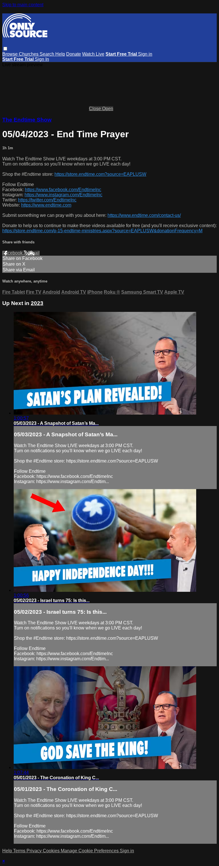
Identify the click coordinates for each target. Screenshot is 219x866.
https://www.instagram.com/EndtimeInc (63, 194)
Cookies (52, 850)
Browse (10, 54)
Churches (29, 54)
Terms (20, 850)
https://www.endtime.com (46, 205)
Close (95, 108)
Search (47, 54)
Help (60, 54)
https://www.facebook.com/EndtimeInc (63, 189)
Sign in (145, 54)
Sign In (42, 59)
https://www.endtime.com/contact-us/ (144, 215)
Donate (73, 54)
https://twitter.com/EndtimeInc (47, 199)
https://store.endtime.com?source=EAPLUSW (100, 174)
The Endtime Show (27, 120)
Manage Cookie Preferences (90, 850)
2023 (37, 303)
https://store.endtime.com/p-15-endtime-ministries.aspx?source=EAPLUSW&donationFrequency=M (102, 230)
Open (107, 108)
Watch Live (93, 54)
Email (34, 253)
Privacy (35, 850)
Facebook (13, 253)
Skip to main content (22, 4)
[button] (5, 49)
